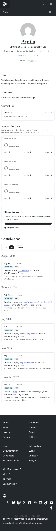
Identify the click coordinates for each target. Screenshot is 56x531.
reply (15, 391)
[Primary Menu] (50, 12)
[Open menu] (51, 4)
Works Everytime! (27, 333)
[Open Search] (43, 4)
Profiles (6, 12)
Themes (33, 427)
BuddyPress (10, 483)
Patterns (33, 437)
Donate (34, 455)
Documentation (10, 450)
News (5, 427)
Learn (5, 446)
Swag (33, 460)
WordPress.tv (11, 460)
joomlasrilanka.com (27, 56)
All (11, 247)
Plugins (32, 432)
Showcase (34, 422)
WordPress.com (12, 469)
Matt (6, 474)
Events (32, 450)
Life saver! (24, 270)
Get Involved (35, 446)
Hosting (6, 432)
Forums (20, 247)
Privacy (6, 437)
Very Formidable (26, 362)
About (6, 422)
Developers (8, 455)
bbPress (8, 479)
